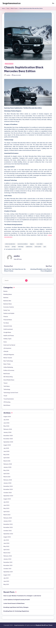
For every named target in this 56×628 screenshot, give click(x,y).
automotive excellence (23, 243)
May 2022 (6, 546)
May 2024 (6, 470)
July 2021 (6, 578)
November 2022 (8, 527)
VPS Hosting (6, 402)
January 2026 (7, 432)
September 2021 (8, 571)
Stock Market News (8, 380)
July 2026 (6, 419)
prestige (14, 246)
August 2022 (7, 537)
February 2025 (7, 464)
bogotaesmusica (11, 3)
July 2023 (6, 502)
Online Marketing (8, 367)
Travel (5, 395)
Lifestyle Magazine (8, 354)
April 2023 (6, 511)
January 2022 (7, 559)
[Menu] (53, 3)
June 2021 (6, 581)
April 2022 (6, 549)
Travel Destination (8, 399)
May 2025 (6, 454)
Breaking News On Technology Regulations (16, 611)
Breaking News (7, 294)
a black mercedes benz (10, 243)
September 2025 (8, 442)
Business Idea (7, 300)
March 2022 (6, 552)
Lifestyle (5, 351)
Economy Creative (8, 307)
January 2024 (7, 483)
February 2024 (7, 480)
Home (5, 342)
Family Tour (6, 310)
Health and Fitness (8, 335)
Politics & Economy (8, 370)
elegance (32, 243)
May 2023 (6, 508)
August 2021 (7, 575)
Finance (5, 316)
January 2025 (7, 467)
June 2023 (6, 505)
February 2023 (7, 518)
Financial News (7, 319)
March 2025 (6, 461)
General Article (7, 326)
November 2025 (8, 438)
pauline (17, 256)
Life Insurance (7, 348)
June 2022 (6, 543)
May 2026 (6, 426)
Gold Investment (8, 329)
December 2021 (7, 562)
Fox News (6, 323)
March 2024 (6, 476)
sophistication (29, 246)
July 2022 (6, 540)
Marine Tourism (9, 63)
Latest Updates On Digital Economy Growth (16, 599)
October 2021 (7, 568)
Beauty (5, 291)
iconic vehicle (39, 243)
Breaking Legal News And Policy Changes (15, 607)
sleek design (20, 246)
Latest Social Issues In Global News (14, 603)
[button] (18, 259)
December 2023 (8, 486)
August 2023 (7, 499)
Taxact (5, 383)
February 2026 (7, 429)
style (45, 246)
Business (5, 297)
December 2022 (8, 524)
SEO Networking (8, 376)
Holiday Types (7, 338)
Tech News (6, 386)
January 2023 (7, 521)
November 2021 (7, 565)
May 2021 (6, 584)
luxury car (7, 246)
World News (6, 405)
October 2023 (7, 492)
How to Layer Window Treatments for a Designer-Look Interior (22, 595)
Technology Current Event (10, 392)
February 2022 (7, 556)
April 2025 (6, 457)
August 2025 (7, 445)
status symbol (38, 246)
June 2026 (6, 423)
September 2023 (8, 495)
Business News (7, 304)
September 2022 (8, 533)
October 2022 (7, 530)
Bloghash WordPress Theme (44, 625)
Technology (6, 389)
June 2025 (6, 451)
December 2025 (8, 435)
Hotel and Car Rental (9, 345)
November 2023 (8, 489)
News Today (7, 364)
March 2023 (6, 514)
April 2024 (6, 473)
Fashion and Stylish (8, 313)
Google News (7, 332)
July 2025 (6, 448)
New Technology (8, 361)
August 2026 (7, 416)
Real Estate (6, 373)
